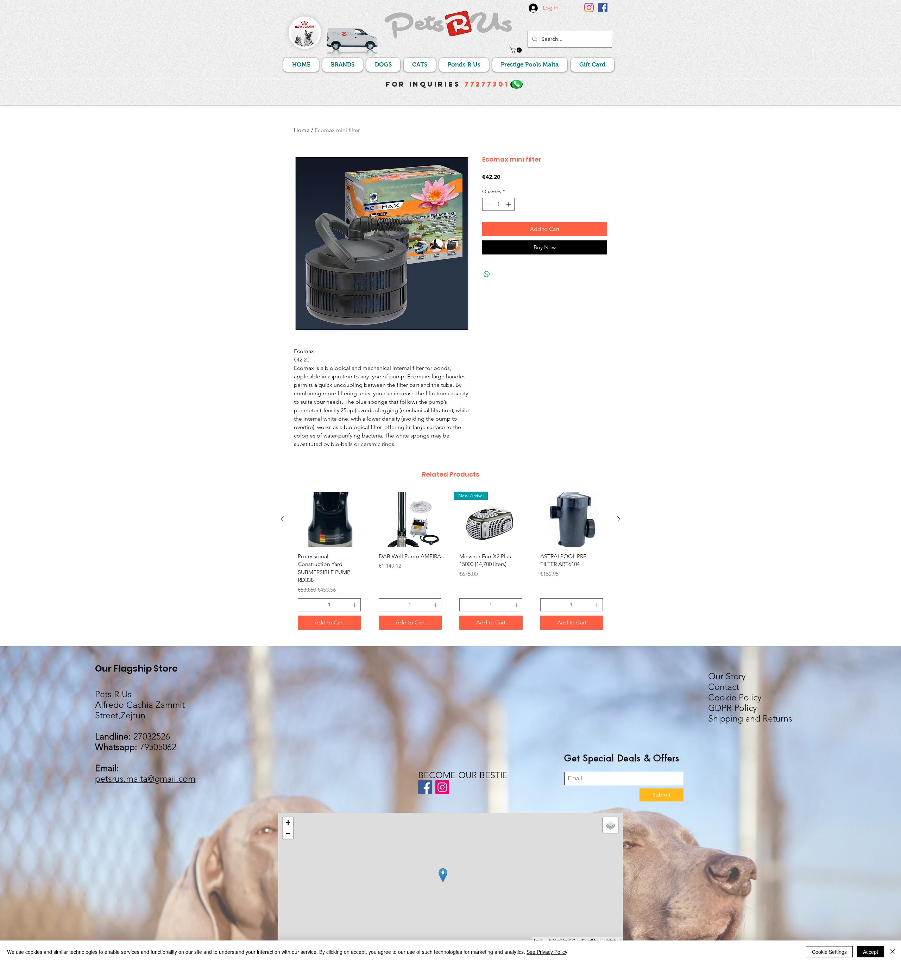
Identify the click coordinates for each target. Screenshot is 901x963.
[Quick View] (329, 519)
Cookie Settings (829, 951)
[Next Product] (619, 519)
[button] (516, 50)
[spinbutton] (498, 204)
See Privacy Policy (547, 951)
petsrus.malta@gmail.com (145, 778)
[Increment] (509, 204)
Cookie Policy (735, 697)
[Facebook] (602, 7)
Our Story (727, 676)
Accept (870, 951)
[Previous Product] (282, 519)
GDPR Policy (732, 708)
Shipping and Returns (750, 718)
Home (302, 130)
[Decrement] (487, 204)
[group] (450, 563)
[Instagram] (589, 7)
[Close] (892, 951)
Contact (723, 686)
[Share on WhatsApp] (487, 274)
